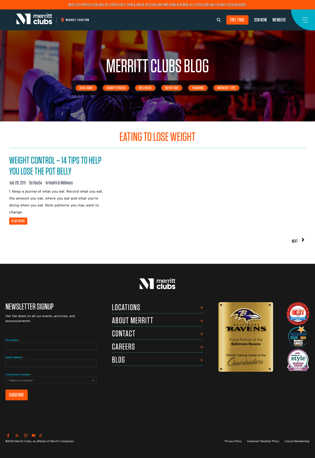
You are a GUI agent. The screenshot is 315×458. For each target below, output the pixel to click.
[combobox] (51, 380)
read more (18, 221)
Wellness (145, 88)
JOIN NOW (260, 19)
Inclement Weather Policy (263, 441)
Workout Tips (226, 88)
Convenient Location (18, 374)
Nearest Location (77, 19)
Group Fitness (116, 88)
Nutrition (171, 88)
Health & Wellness (60, 182)
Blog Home (86, 88)
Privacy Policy (233, 441)
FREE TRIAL (237, 19)
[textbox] (48, 380)
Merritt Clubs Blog (157, 66)
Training (198, 88)
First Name (12, 340)
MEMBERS (279, 19)
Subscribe (16, 394)
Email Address (14, 357)
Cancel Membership (297, 441)
